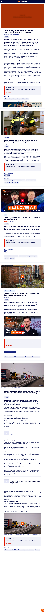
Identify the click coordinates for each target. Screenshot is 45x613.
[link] (9, 92)
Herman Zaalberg (16, 34)
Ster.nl (25, 101)
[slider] (8, 25)
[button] (3, 25)
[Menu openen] (1, 1)
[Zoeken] (43, 1)
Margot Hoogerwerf (16, 394)
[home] (22, 1)
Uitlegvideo (6, 221)
